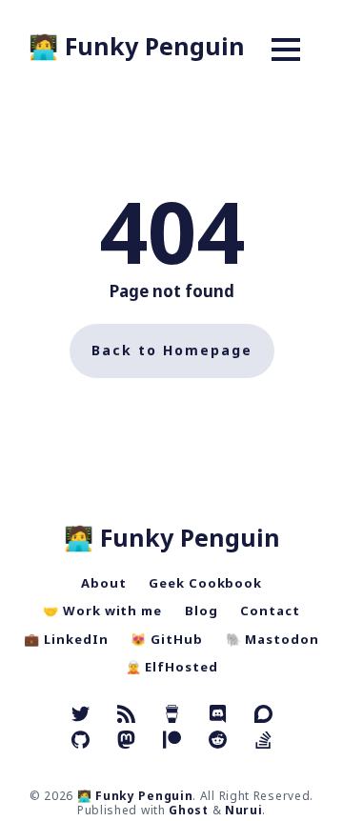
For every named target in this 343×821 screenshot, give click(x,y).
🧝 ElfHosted (172, 666)
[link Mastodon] (126, 742)
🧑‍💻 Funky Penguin (137, 46)
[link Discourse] (263, 716)
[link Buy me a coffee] (172, 716)
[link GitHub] (80, 742)
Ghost (189, 810)
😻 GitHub (166, 639)
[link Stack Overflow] (263, 742)
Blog (201, 610)
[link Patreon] (174, 742)
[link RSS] (126, 716)
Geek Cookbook (205, 582)
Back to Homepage (171, 350)
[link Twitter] (80, 716)
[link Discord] (218, 716)
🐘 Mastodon (272, 639)
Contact (269, 610)
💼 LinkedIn (66, 639)
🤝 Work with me (102, 610)
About (104, 582)
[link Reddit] (218, 742)
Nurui (244, 810)
